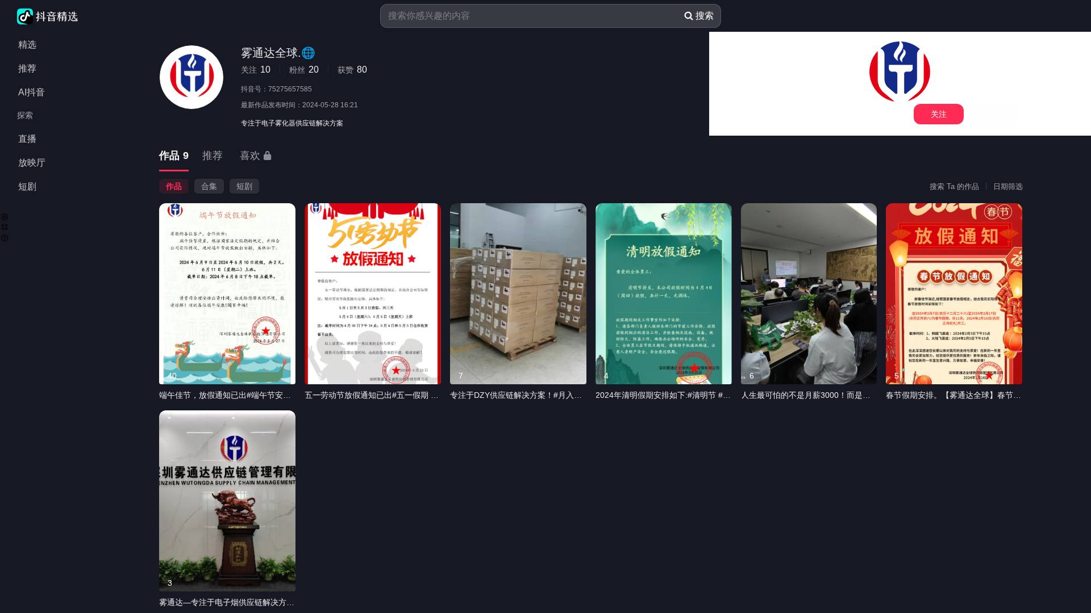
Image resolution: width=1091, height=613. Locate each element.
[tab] (174, 156)
